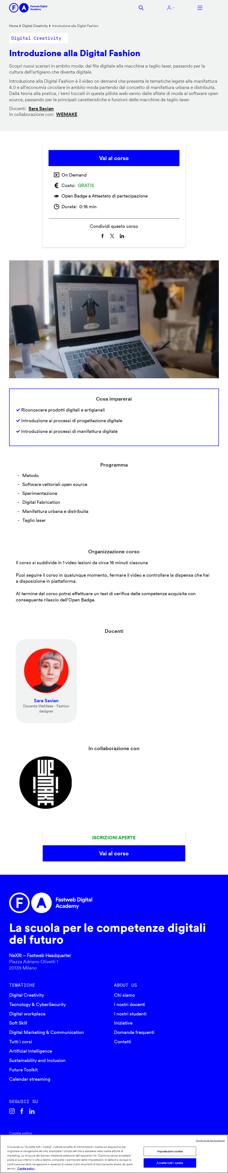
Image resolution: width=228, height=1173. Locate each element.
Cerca (141, 7)
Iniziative (123, 1023)
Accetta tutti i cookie (170, 1163)
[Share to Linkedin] (122, 236)
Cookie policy (20, 1133)
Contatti (122, 1041)
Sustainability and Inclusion (37, 1060)
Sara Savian (41, 108)
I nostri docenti (129, 1004)
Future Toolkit (23, 1069)
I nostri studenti (130, 1014)
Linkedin (32, 1111)
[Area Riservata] (170, 7)
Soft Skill (18, 1023)
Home (13, 26)
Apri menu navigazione (199, 7)
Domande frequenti (134, 1032)
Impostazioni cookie (170, 1151)
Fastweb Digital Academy (89, 903)
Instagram (12, 1111)
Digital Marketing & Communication (46, 1032)
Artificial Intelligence (30, 1051)
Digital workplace (27, 1014)
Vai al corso (114, 158)
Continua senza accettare (210, 1140)
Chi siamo (124, 995)
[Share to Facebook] (102, 236)
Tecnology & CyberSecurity (37, 1004)
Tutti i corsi (20, 1041)
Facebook (22, 1111)
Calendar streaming (29, 1079)
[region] (114, 1154)
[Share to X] (112, 236)
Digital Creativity (35, 26)
